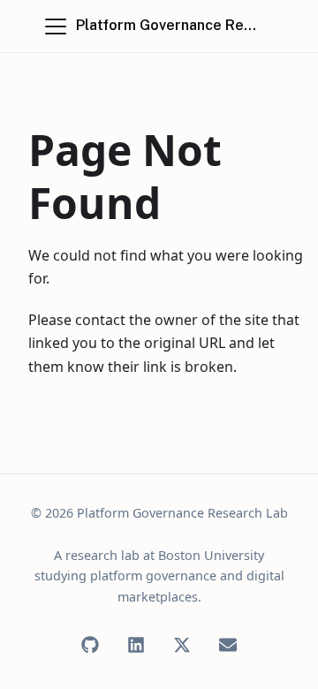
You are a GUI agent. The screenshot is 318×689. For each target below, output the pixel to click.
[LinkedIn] (136, 645)
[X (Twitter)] (182, 645)
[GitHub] (90, 645)
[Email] (228, 645)
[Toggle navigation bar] (55, 26)
